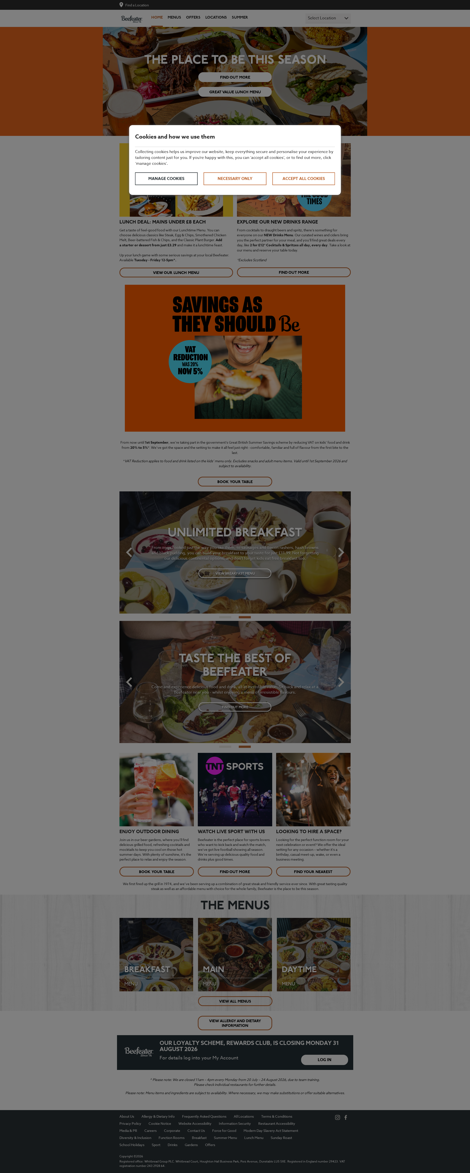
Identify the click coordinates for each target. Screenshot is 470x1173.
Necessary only (235, 179)
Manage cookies (166, 179)
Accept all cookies (303, 179)
